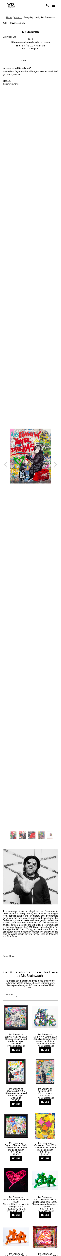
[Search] (47, 5)
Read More (9, 956)
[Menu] (53, 5)
